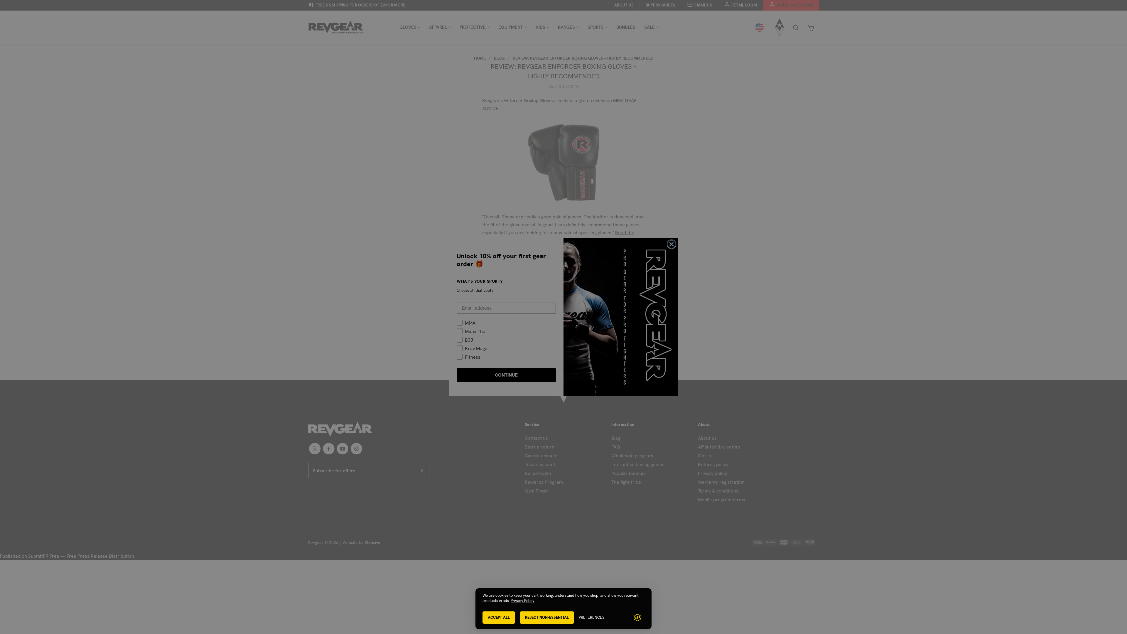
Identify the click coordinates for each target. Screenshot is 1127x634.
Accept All (499, 617)
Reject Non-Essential (547, 617)
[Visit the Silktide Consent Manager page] (637, 618)
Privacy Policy (522, 600)
